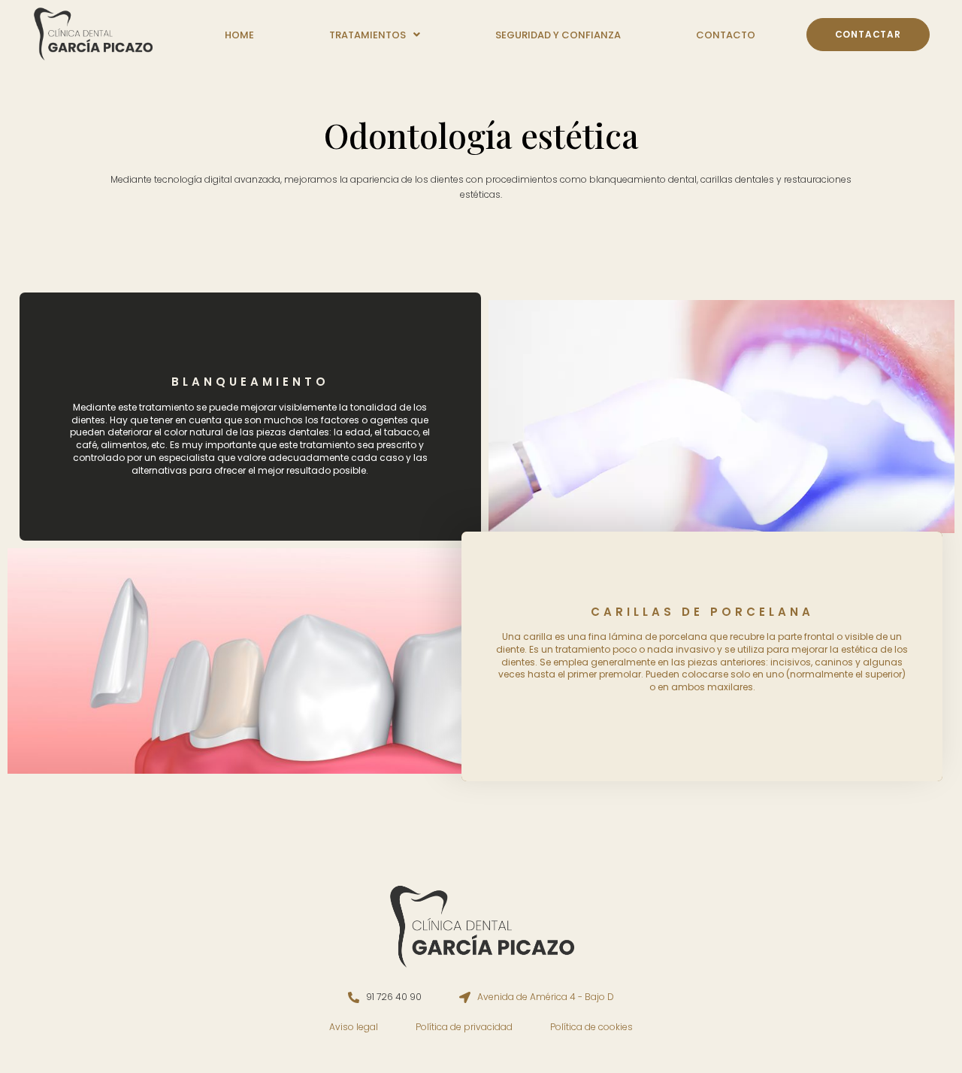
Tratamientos (367, 35)
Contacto (725, 35)
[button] (374, 35)
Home (239, 35)
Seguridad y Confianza (558, 35)
